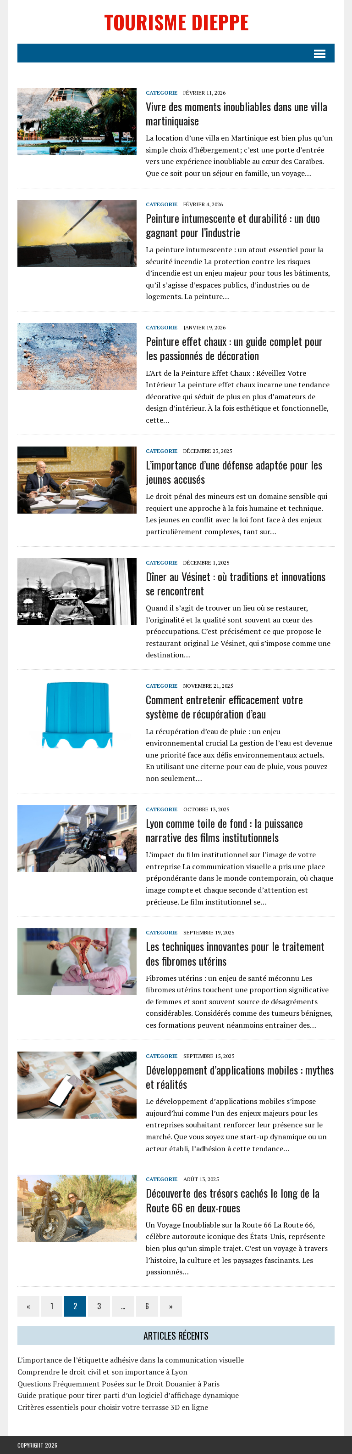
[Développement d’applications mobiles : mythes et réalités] (77, 1112)
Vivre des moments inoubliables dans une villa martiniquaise (236, 113)
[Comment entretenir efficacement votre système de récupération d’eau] (77, 742)
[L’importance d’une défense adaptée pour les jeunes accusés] (77, 507)
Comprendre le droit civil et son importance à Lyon (102, 1372)
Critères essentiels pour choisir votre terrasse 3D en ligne (112, 1407)
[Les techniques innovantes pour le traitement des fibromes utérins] (77, 989)
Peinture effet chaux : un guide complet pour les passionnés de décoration (234, 348)
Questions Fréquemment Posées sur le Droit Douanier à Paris (118, 1384)
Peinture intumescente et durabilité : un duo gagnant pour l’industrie (233, 224)
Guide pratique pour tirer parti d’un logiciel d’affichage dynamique (128, 1395)
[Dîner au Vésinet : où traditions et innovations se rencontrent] (77, 619)
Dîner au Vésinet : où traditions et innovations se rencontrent (235, 583)
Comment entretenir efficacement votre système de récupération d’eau (224, 706)
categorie (161, 92)
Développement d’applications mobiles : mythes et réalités (240, 1076)
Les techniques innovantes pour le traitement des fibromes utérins (235, 953)
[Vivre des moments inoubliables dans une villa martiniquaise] (77, 149)
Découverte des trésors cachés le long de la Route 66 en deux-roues (232, 1199)
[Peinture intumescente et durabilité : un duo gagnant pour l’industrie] (77, 260)
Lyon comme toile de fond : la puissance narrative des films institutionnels (224, 830)
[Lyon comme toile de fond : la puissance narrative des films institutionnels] (77, 865)
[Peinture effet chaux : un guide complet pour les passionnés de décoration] (77, 384)
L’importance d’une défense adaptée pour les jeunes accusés (234, 471)
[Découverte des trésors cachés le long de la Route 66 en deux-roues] (77, 1236)
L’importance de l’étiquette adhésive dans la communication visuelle (130, 1360)
